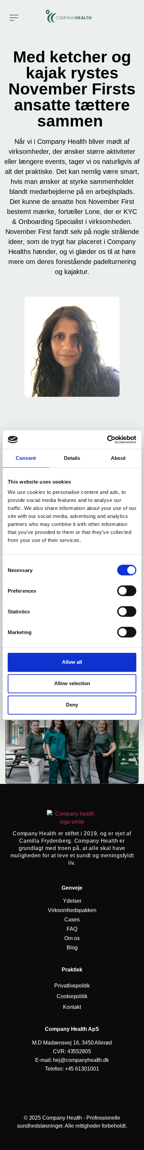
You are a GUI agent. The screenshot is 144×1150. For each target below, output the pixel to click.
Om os (72, 938)
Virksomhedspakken (72, 910)
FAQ (72, 929)
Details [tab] (72, 458)
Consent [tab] (26, 458)
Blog (72, 947)
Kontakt (72, 1007)
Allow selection (72, 683)
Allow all (72, 662)
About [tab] (118, 458)
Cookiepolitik (72, 996)
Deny (72, 704)
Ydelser (72, 901)
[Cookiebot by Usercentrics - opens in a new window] (107, 439)
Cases (72, 919)
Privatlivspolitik (72, 985)
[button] (14, 17)
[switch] (126, 590)
